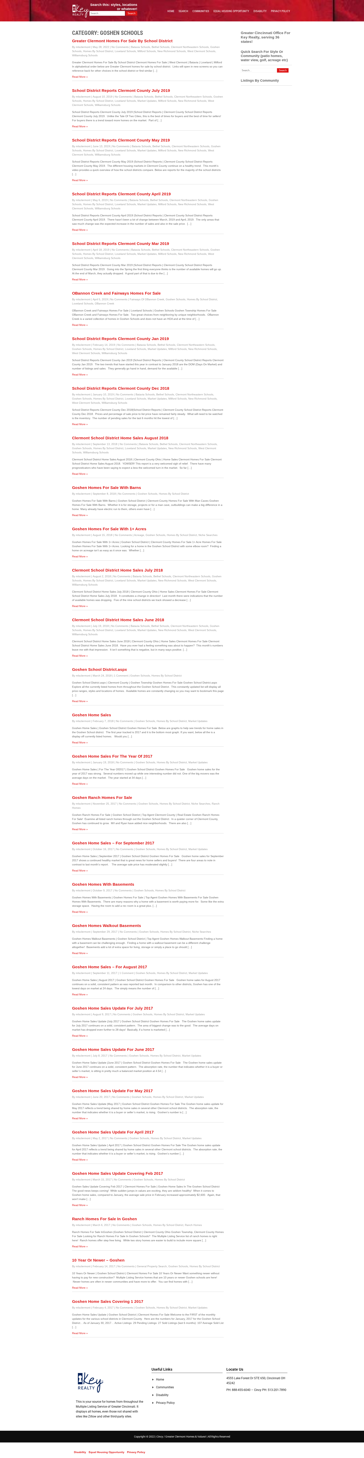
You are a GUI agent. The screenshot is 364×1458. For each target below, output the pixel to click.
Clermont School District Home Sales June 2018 (118, 620)
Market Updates (147, 100)
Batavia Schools (140, 46)
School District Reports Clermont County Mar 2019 (120, 243)
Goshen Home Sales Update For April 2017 (113, 1132)
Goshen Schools (175, 299)
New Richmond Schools (171, 51)
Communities (200, 11)
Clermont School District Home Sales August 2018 (120, 438)
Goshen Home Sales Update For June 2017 (113, 1049)
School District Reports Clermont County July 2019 (121, 90)
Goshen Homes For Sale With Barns (106, 487)
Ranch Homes (193, 1224)
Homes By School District (98, 51)
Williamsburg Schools (85, 55)
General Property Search (152, 1266)
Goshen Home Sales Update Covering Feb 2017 (117, 1173)
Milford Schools (146, 51)
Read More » (80, 76)
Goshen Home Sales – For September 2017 (113, 843)
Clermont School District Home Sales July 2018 (117, 570)
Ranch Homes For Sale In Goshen (104, 1219)
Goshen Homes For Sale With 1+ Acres (109, 529)
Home (170, 11)
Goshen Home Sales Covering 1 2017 (107, 1301)
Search (183, 11)
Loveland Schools (125, 51)
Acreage (139, 535)
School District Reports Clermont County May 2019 (121, 140)
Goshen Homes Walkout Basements (106, 925)
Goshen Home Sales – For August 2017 (109, 967)
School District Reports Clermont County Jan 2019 (120, 338)
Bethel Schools (160, 46)
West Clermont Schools (201, 51)
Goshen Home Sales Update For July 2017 (112, 1008)
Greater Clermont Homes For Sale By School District (122, 41)
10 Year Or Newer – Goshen (98, 1260)
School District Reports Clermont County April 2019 (121, 194)
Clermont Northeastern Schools (190, 46)
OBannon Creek (104, 303)
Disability (260, 11)
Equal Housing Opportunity (231, 11)
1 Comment (121, 675)
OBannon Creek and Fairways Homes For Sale (116, 293)
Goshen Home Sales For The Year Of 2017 (112, 756)
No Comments (120, 46)
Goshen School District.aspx (99, 669)
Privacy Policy (280, 11)
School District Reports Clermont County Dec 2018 (120, 388)
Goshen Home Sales (91, 715)
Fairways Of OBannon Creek (147, 299)
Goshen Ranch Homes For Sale (102, 797)
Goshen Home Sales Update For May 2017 (112, 1091)
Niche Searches (207, 535)
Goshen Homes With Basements (103, 884)
